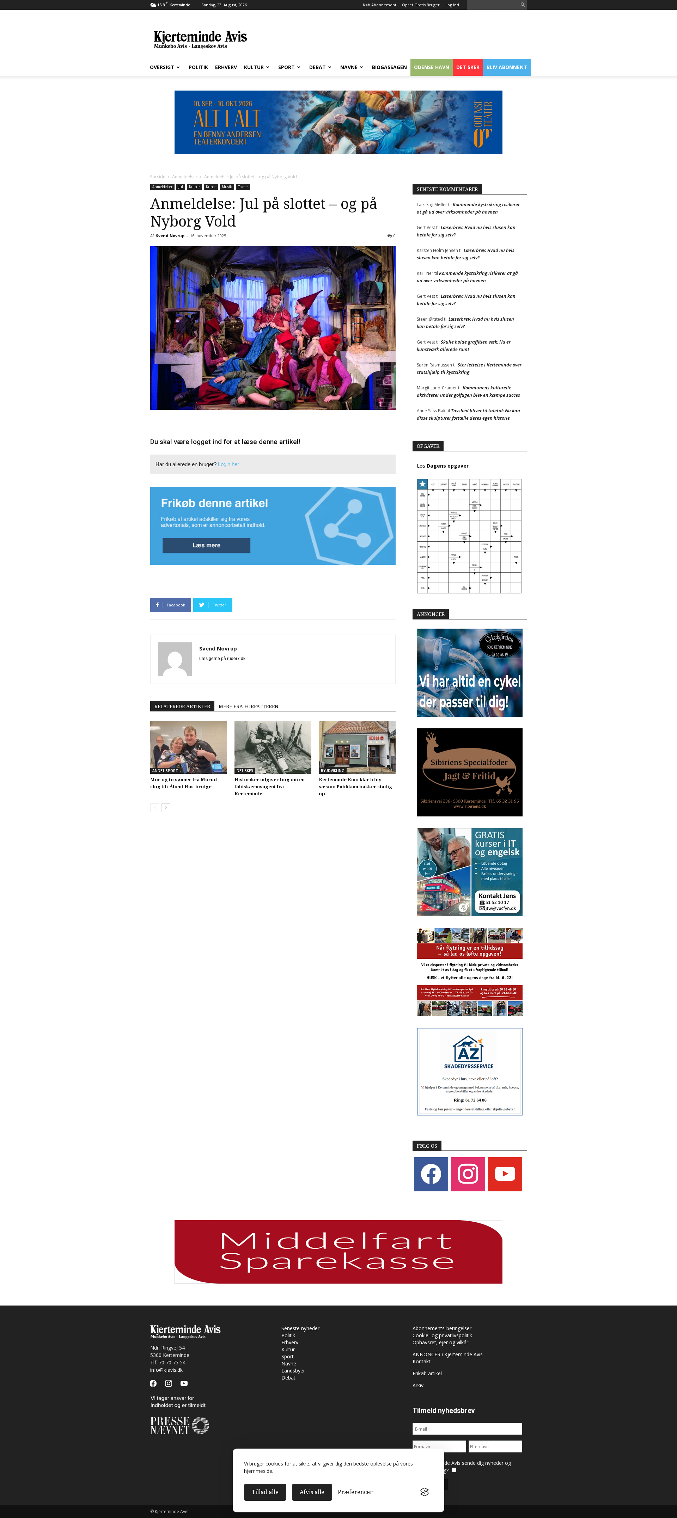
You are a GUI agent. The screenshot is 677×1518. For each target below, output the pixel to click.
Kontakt (422, 1361)
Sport (286, 67)
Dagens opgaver (448, 465)
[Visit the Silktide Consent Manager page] (424, 1492)
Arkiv (418, 1385)
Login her (228, 464)
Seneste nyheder (300, 1328)
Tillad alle (265, 1492)
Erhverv (226, 67)
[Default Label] (505, 1174)
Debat (317, 67)
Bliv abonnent (507, 67)
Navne (349, 67)
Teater (243, 186)
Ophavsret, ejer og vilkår (440, 1342)
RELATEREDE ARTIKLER (182, 706)
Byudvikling (332, 770)
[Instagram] (468, 1174)
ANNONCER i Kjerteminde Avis (448, 1354)
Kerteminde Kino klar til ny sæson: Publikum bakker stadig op (355, 786)
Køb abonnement (379, 4)
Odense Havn (431, 67)
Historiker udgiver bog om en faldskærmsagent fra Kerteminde (269, 786)
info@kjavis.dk (166, 1369)
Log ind (452, 4)
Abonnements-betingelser (442, 1328)
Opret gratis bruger (421, 4)
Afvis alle (312, 1492)
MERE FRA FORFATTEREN (249, 706)
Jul (180, 186)
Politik (198, 67)
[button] (523, 5)
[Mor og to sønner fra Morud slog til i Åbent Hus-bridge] (188, 747)
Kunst (211, 186)
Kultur (254, 67)
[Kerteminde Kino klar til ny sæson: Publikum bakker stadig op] (357, 747)
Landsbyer (293, 1370)
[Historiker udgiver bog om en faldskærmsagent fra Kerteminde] (272, 747)
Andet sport (165, 770)
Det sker (468, 67)
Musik (227, 186)
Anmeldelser (184, 177)
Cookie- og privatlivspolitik (442, 1335)
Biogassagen (389, 67)
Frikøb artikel (427, 1373)
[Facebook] (431, 1174)
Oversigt (162, 67)
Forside (157, 177)
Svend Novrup (170, 235)
